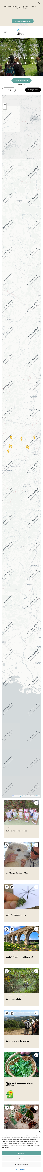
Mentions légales (20, 1169)
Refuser (21, 1159)
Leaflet (15, 796)
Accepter (21, 1153)
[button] (40, 1132)
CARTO (37, 796)
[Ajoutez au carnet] (36, 803)
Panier (37, 33)
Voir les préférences (21, 1165)
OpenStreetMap (23, 796)
